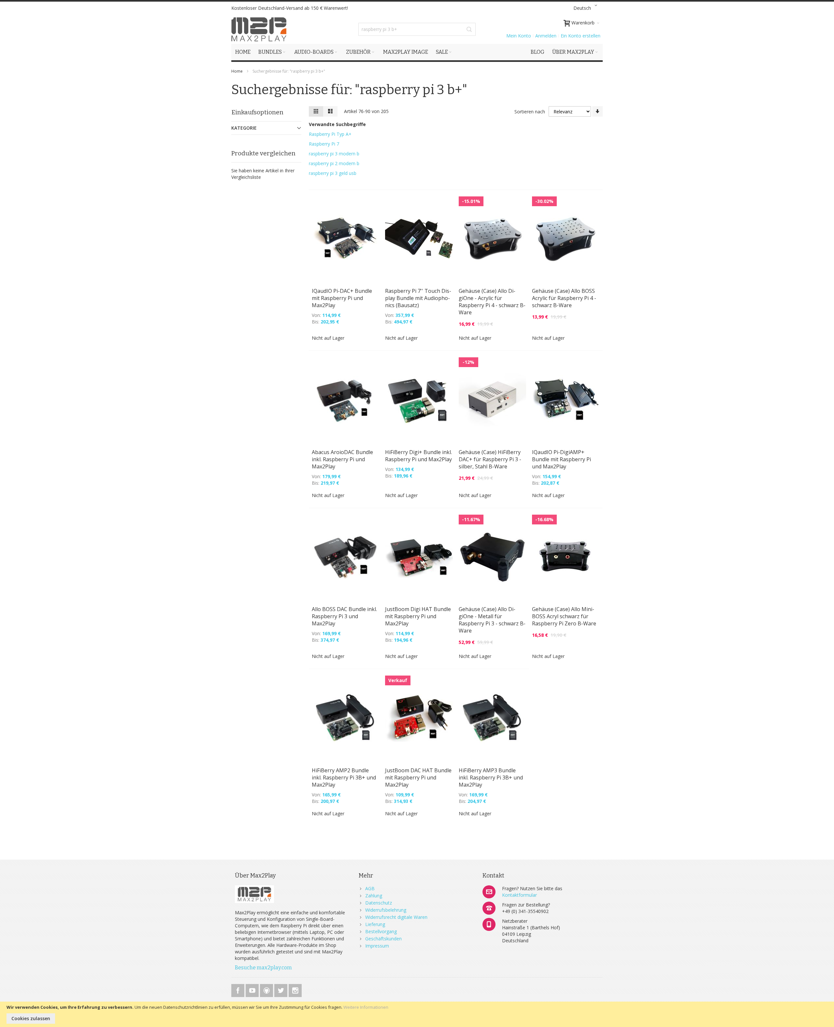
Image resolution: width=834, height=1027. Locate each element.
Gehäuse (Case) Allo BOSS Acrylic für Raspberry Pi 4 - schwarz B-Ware (564, 298)
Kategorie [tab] (244, 128)
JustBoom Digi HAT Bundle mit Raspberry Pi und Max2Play (418, 616)
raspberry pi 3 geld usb (332, 173)
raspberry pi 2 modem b (334, 163)
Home (237, 71)
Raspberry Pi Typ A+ (330, 134)
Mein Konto (518, 36)
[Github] (267, 989)
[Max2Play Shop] (259, 29)
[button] (586, 8)
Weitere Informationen (365, 1007)
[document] (417, 1014)
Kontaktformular (519, 895)
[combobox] (417, 29)
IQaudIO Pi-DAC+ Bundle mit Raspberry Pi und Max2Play (342, 298)
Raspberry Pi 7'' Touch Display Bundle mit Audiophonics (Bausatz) (418, 298)
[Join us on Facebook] (238, 989)
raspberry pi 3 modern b (334, 153)
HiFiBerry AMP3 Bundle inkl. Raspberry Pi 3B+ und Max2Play (491, 777)
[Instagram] (295, 989)
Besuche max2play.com (263, 967)
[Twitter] (281, 989)
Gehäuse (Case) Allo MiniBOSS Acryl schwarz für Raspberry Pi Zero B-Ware (564, 616)
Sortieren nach (529, 111)
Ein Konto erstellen (580, 36)
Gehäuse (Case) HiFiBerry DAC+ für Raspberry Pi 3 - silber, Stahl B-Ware (490, 459)
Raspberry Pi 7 (324, 144)
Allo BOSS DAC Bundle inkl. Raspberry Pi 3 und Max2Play (344, 616)
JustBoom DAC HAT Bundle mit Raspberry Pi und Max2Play (418, 777)
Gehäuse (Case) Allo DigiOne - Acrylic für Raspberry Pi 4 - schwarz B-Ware (492, 301)
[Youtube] (253, 989)
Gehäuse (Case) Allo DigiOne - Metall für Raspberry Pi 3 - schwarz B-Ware (492, 620)
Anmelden (545, 36)
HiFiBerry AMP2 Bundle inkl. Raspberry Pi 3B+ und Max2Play (344, 777)
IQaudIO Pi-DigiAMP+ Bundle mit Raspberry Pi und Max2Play (561, 459)
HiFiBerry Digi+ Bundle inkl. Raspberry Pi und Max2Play (418, 456)
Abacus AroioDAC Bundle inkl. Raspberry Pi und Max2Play (342, 459)
